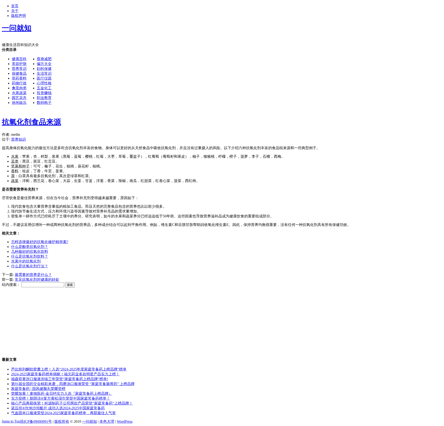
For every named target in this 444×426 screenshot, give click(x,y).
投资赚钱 (44, 93)
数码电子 (44, 103)
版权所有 (61, 421)
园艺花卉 (19, 98)
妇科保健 (44, 69)
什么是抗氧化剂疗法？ (29, 266)
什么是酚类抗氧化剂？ (29, 247)
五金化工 (44, 88)
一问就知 (89, 421)
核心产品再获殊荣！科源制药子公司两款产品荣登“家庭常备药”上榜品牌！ (72, 403)
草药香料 (19, 78)
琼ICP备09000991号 (36, 421)
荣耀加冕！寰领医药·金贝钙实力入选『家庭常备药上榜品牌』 (61, 393)
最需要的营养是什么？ (33, 275)
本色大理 (106, 421)
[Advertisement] (191, 79)
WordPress (125, 421)
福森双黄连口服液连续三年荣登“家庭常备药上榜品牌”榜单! (59, 379)
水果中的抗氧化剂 (26, 261)
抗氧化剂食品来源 (31, 122)
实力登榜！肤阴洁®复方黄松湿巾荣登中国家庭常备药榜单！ (60, 398)
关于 (14, 11)
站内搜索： (11, 285)
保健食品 (19, 73)
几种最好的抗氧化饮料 (29, 251)
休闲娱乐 (19, 103)
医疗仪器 (44, 78)
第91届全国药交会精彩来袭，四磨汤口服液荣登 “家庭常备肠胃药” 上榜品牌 (73, 384)
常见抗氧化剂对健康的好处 (37, 279)
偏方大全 (44, 64)
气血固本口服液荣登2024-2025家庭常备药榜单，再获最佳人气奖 (63, 413)
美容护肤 (19, 64)
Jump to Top (11, 421)
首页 (14, 6)
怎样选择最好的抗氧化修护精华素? (39, 242)
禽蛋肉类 (19, 88)
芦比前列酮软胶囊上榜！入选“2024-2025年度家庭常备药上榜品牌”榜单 (68, 369)
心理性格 (44, 83)
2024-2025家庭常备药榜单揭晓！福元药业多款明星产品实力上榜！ (65, 374)
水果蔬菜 (19, 93)
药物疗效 (19, 83)
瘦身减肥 (44, 59)
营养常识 (19, 69)
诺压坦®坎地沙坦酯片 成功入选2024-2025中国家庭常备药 (58, 408)
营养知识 (18, 139)
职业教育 (44, 98)
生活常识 (44, 73)
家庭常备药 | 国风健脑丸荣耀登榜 (38, 389)
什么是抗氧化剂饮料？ (29, 256)
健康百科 (19, 59)
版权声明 (18, 16)
